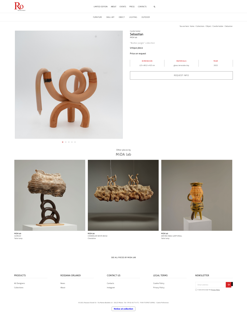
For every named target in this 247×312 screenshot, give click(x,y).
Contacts (110, 283)
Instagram (111, 287)
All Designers (19, 283)
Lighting (133, 17)
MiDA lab (133, 37)
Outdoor (146, 17)
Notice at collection (123, 308)
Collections (18, 287)
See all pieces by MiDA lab (123, 257)
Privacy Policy (158, 287)
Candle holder (135, 31)
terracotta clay (183, 65)
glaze (176, 65)
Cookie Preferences (162, 302)
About (62, 287)
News (62, 283)
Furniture (97, 17)
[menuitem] (100, 6)
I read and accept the (208, 289)
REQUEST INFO (181, 75)
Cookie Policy (158, 283)
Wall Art (110, 17)
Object (122, 17)
